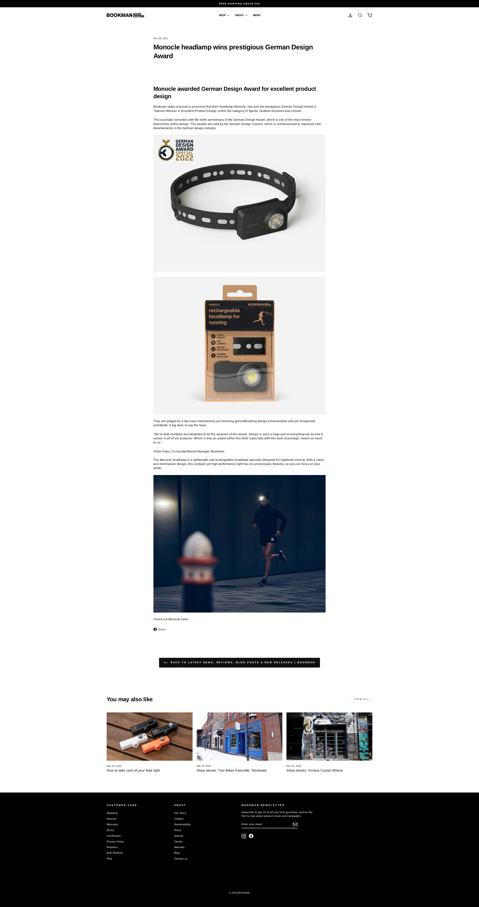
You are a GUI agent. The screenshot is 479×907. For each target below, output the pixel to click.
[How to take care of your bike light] (150, 736)
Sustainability (182, 824)
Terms (110, 830)
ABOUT (240, 15)
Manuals (179, 847)
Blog (177, 852)
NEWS (256, 15)
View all (362, 699)
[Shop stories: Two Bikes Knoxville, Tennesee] (240, 736)
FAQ (109, 858)
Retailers (112, 847)
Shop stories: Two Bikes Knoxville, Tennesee (232, 770)
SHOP (222, 15)
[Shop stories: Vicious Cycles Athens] (329, 736)
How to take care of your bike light (133, 770)
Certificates (114, 835)
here (184, 619)
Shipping (112, 813)
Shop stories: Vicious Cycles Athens (314, 770)
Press (177, 830)
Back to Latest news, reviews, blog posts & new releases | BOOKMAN (242, 662)
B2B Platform (115, 852)
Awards (178, 835)
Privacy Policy (115, 841)
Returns (112, 818)
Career (178, 841)
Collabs (179, 818)
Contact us (181, 858)
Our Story (180, 813)
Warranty (112, 824)
